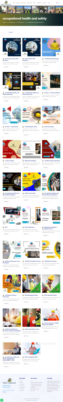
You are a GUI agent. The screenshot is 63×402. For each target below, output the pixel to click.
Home (14, 2)
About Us (18, 2)
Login (49, 2)
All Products (23, 2)
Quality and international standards (37, 382)
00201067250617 (6, 387)
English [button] (58, 2)
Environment (33, 390)
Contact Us (44, 2)
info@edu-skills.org (7, 385)
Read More (6, 66)
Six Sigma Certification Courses (36, 384)
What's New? (29, 2)
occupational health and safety (36, 385)
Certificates (39, 2)
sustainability (33, 387)
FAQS (34, 2)
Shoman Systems (34, 400)
